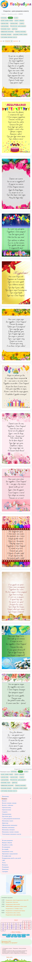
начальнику (4, 17)
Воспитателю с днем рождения (18, 26)
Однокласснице (6, 809)
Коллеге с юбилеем (7, 805)
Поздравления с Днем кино (12, 902)
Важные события (7, 842)
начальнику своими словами (20, 34)
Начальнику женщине (8, 829)
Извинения (5, 869)
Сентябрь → (18, 932)
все (2, 41)
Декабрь (14, 934)
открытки (8, 41)
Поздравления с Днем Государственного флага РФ (17, 900)
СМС (3, 860)
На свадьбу (5, 849)
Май (12, 936)
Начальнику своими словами (10, 832)
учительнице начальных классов (9, 37)
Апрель (8, 936)
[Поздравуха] (4, 4)
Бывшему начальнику (8, 827)
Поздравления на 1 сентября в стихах (14, 908)
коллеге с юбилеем (19, 20)
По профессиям (6, 856)
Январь (18, 934)
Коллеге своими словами (9, 803)
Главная (3, 14)
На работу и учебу (7, 845)
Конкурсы (5, 865)
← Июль (12, 932)
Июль (19, 936)
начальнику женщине (6, 34)
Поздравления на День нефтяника (13, 914)
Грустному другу (7, 816)
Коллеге (4, 801)
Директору (5, 823)
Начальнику (5, 796)
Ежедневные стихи (7, 851)
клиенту (10, 17)
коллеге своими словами (7, 20)
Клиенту (4, 798)
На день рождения (7, 840)
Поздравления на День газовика (13, 912)
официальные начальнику (7, 31)
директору (14, 28)
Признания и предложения (9, 853)
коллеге (16, 17)
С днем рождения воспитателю (11, 818)
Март (28, 934)
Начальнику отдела (7, 821)
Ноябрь (9, 934)
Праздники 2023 (6, 941)
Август (16, 920)
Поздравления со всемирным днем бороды (15, 910)
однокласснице (14, 23)
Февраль (23, 934)
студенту (21, 23)
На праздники (6, 847)
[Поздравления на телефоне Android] (16, 884)
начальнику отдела (5, 28)
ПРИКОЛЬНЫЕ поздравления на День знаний (16, 906)
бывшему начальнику (20, 31)
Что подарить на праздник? (9, 942)
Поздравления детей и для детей (11, 858)
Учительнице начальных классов (11, 834)
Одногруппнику (6, 814)
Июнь (15, 936)
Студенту (4, 812)
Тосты (4, 862)
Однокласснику (6, 807)
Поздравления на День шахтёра (13, 904)
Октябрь (4, 934)
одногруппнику (5, 26)
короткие (16, 41)
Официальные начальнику (9, 825)
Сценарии (5, 871)
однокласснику (4, 23)
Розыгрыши (5, 867)
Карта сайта (9, 957)
